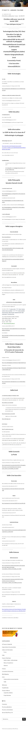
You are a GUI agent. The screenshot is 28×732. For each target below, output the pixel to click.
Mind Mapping (5, 674)
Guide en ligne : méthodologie (10, 660)
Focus (5, 652)
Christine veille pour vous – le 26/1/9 (13, 16)
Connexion (4, 704)
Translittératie (5, 687)
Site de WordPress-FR (7, 712)
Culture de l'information (7, 650)
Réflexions (4, 685)
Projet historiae (7, 695)
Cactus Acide (9, 2)
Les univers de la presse (7, 671)
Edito (3, 655)
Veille (5, 681)
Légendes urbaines (8, 692)
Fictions (4, 668)
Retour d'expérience (8, 663)
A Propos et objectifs (7, 644)
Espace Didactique (6, 658)
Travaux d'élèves (6, 690)
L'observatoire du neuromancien (11, 679)
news (3, 677)
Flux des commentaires (7, 709)
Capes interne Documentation (9, 647)
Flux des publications (7, 707)
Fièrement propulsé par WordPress (10, 728)
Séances (6, 665)
